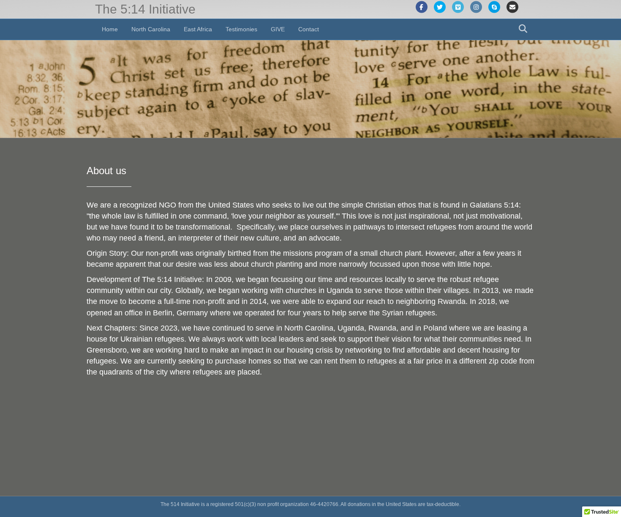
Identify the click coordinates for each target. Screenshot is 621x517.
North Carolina (150, 29)
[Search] (520, 28)
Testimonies (241, 29)
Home (110, 29)
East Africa (198, 29)
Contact (308, 29)
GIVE (278, 29)
